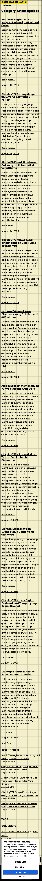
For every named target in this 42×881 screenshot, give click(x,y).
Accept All (20, 872)
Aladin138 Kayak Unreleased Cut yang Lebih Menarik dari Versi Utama (19, 165)
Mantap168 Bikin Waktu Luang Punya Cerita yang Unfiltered (17, 532)
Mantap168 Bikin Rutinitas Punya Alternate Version (18, 673)
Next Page (6, 743)
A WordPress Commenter (15, 831)
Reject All (20, 867)
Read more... (8, 79)
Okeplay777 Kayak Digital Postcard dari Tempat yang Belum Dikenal (19, 603)
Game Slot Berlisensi (14, 2)
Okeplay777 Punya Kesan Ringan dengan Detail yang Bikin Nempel (18, 243)
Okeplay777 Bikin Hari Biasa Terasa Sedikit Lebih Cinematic (19, 457)
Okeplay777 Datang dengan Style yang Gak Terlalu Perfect (19, 97)
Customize (20, 862)
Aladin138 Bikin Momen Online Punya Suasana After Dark (20, 387)
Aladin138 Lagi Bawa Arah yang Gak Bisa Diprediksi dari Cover (20, 22)
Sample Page (6, 6)
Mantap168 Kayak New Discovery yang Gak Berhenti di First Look (19, 314)
